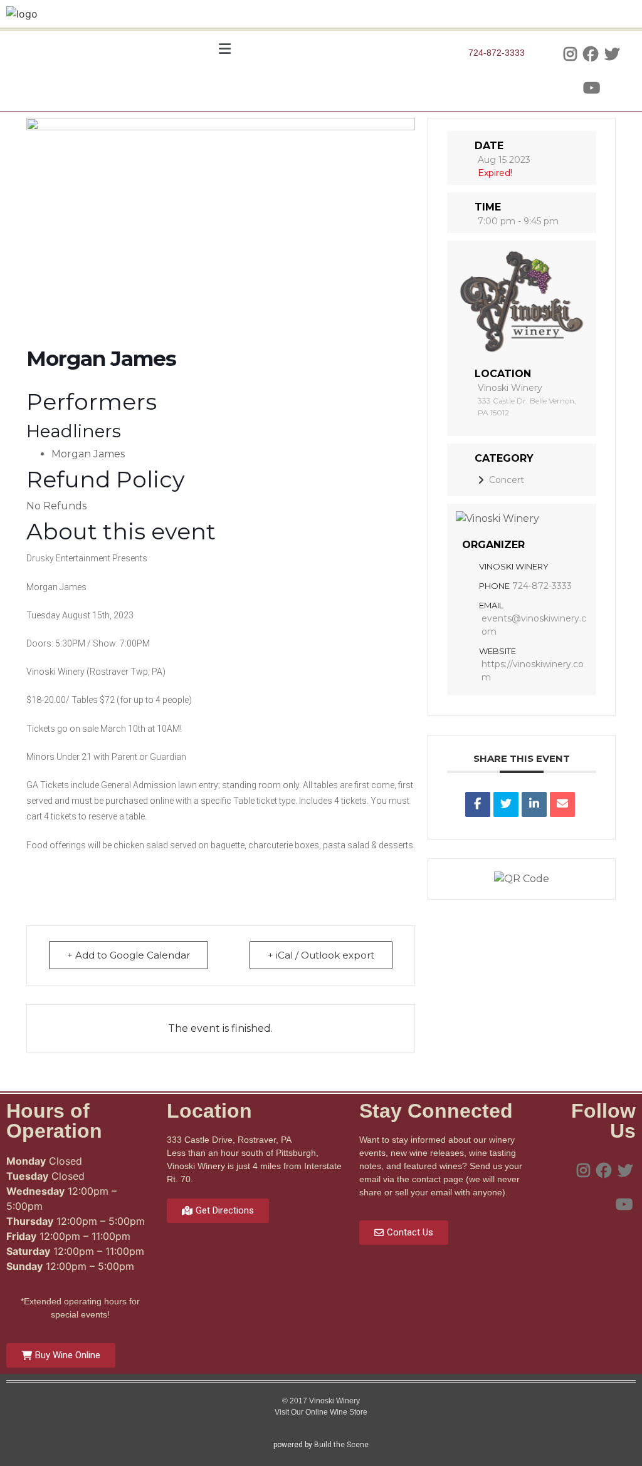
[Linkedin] (534, 804)
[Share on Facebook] (477, 804)
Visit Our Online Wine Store (321, 1412)
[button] (224, 48)
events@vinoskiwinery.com (534, 625)
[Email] (562, 804)
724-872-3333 (542, 585)
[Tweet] (505, 804)
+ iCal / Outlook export (321, 955)
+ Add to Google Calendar (128, 955)
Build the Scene (341, 1444)
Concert (506, 480)
